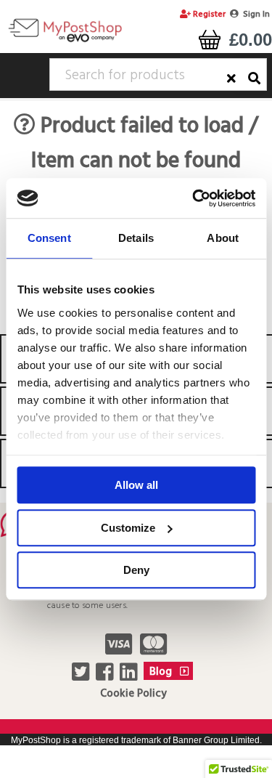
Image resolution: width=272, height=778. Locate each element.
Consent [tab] (49, 238)
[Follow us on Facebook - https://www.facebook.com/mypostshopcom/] (106, 676)
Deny (136, 570)
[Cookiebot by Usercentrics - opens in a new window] (193, 198)
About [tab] (223, 238)
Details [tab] (136, 238)
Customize (128, 528)
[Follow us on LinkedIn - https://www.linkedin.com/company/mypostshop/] (130, 676)
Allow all (136, 485)
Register (208, 14)
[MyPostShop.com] (65, 41)
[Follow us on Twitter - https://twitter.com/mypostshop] (82, 676)
